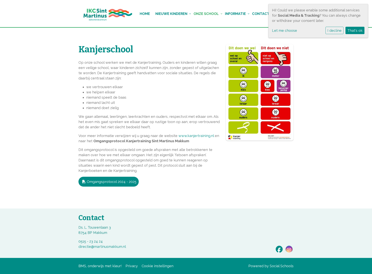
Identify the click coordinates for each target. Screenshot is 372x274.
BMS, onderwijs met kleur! (100, 266)
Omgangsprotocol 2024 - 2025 (111, 182)
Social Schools (282, 266)
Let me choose (284, 30)
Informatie (235, 14)
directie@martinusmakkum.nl (102, 247)
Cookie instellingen (157, 266)
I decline (334, 30)
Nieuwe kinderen (171, 14)
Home (145, 14)
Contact (261, 14)
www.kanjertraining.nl (196, 136)
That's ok (355, 30)
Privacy (132, 266)
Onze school (206, 14)
